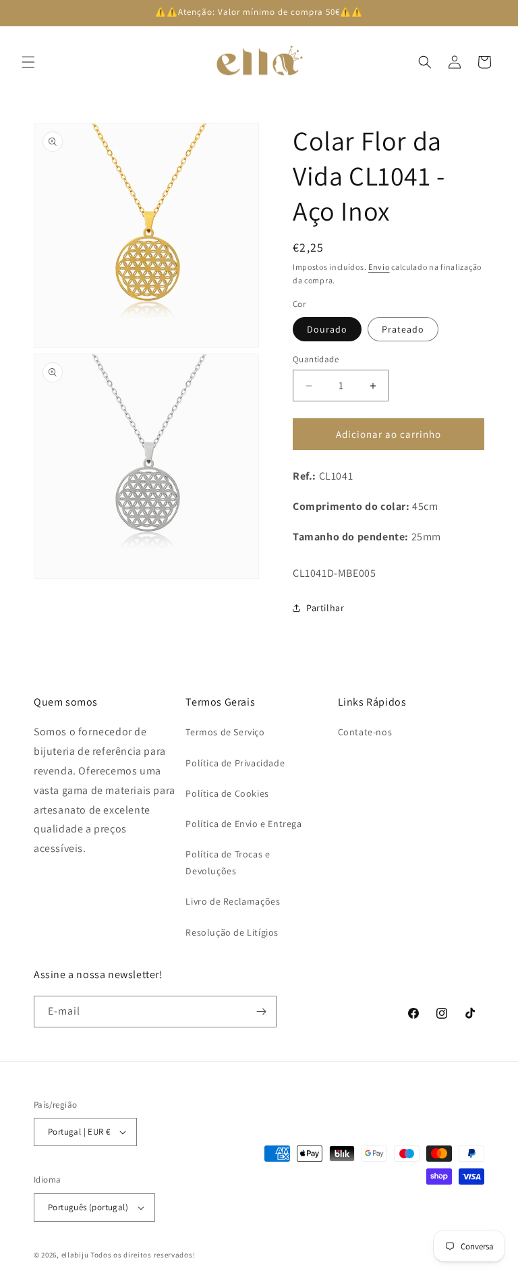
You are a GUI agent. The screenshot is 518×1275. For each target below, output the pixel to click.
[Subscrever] (261, 1011)
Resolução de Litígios (232, 932)
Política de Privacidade (235, 763)
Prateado (403, 329)
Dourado (327, 329)
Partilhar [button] (325, 608)
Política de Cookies (226, 793)
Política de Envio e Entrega (243, 824)
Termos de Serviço (224, 732)
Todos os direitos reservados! (142, 1254)
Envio (379, 267)
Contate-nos (365, 732)
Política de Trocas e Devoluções (227, 862)
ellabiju (75, 1254)
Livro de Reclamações (232, 901)
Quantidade (316, 359)
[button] (28, 62)
